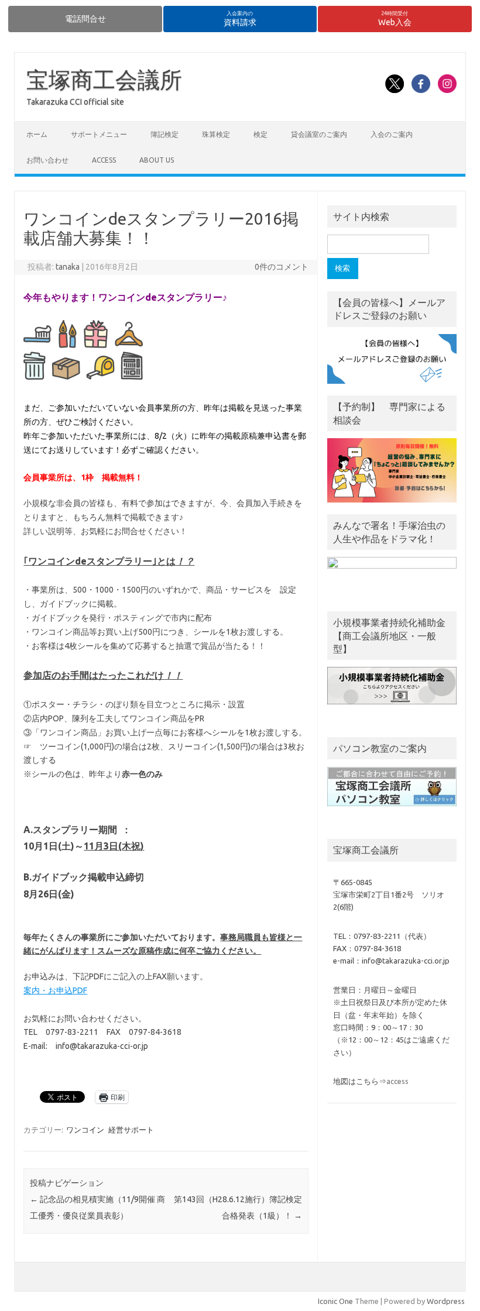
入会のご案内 (392, 134)
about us (156, 160)
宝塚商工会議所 (104, 79)
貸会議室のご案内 (319, 134)
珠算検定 (216, 134)
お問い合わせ (47, 160)
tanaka (68, 266)
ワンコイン (85, 1130)
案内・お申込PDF (55, 990)
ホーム (36, 134)
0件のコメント (281, 266)
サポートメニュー (99, 134)
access (104, 160)
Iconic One (335, 1301)
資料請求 (240, 19)
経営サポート (131, 1130)
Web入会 (395, 19)
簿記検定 (164, 134)
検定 (260, 134)
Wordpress (446, 1301)
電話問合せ (85, 18)
